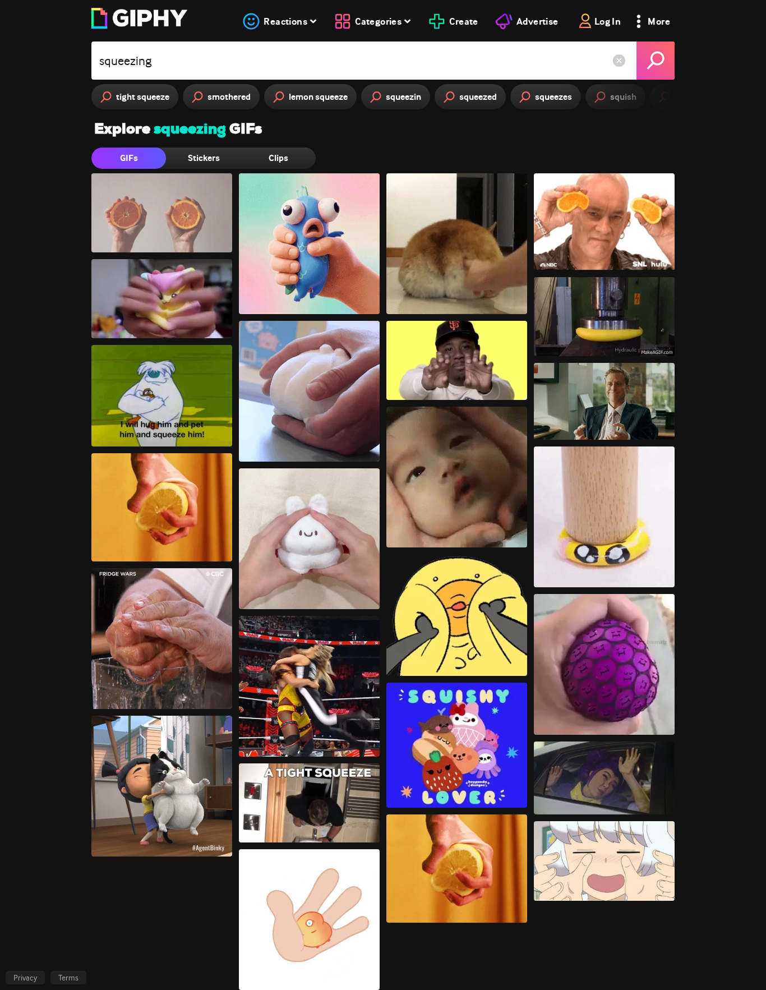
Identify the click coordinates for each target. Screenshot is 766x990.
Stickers (204, 158)
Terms (68, 977)
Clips (278, 158)
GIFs (129, 158)
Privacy (25, 977)
